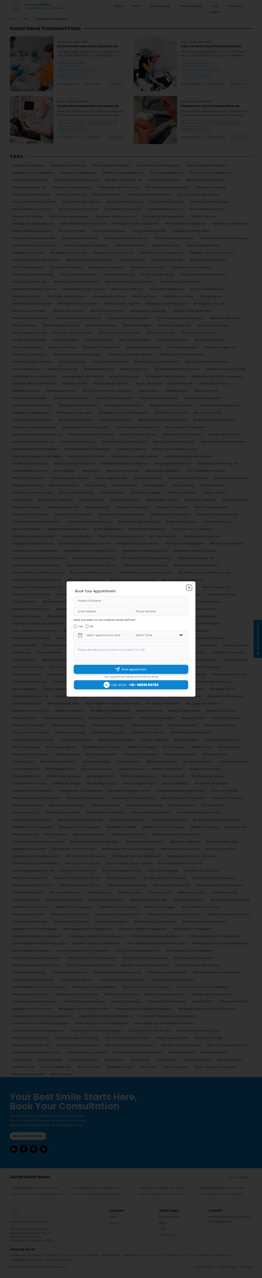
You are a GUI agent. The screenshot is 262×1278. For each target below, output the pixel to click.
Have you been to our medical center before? (104, 620)
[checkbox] (75, 626)
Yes (80, 626)
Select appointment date (103, 635)
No (91, 626)
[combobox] (160, 635)
